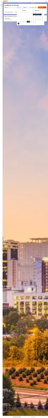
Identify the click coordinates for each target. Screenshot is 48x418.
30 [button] (29, 21)
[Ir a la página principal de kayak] (5, 1)
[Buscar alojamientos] (1, 5)
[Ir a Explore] (1, 9)
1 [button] (27, 14)
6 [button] (42, 14)
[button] (1, 1)
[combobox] (11, 7)
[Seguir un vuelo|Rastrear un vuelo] (1, 10)
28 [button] (25, 21)
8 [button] (27, 16)
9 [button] (29, 16)
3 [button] (18, 16)
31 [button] (18, 23)
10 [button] (37, 16)
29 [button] (27, 21)
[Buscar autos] (1, 6)
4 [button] (20, 16)
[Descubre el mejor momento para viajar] (1, 12)
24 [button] (18, 21)
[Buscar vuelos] (1, 3)
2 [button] (29, 14)
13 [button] (42, 16)
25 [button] (20, 21)
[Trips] (1, 14)
